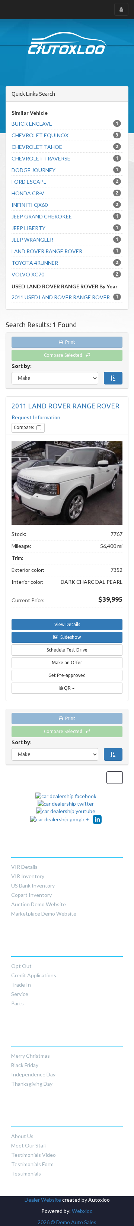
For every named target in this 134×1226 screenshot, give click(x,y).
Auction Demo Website (38, 904)
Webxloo (82, 1211)
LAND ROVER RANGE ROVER (65, 251)
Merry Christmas (30, 1055)
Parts (17, 1003)
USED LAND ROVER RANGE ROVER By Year (65, 286)
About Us (22, 1136)
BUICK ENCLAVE (65, 123)
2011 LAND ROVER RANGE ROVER (65, 406)
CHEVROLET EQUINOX (65, 135)
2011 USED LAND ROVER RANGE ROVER (65, 297)
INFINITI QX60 (65, 205)
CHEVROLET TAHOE (65, 147)
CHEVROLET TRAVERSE (65, 158)
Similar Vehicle (30, 113)
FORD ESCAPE (65, 181)
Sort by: (23, 366)
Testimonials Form (32, 1164)
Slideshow (69, 637)
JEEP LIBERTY (65, 228)
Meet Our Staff (29, 1145)
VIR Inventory (27, 876)
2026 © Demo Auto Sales (67, 1222)
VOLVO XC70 (65, 274)
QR (67, 688)
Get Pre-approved (67, 675)
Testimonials (26, 1173)
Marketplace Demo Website (43, 913)
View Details (67, 624)
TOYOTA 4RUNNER (65, 263)
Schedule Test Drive (67, 649)
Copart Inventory (31, 895)
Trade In (21, 984)
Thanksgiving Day (31, 1084)
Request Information (36, 417)
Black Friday (24, 1065)
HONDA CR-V (65, 193)
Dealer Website (43, 1199)
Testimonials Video (33, 1155)
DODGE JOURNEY (65, 170)
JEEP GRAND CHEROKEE (65, 216)
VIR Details (24, 867)
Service (19, 994)
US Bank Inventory (33, 885)
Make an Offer (67, 662)
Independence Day (33, 1074)
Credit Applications (33, 975)
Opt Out (21, 966)
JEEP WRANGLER (65, 239)
